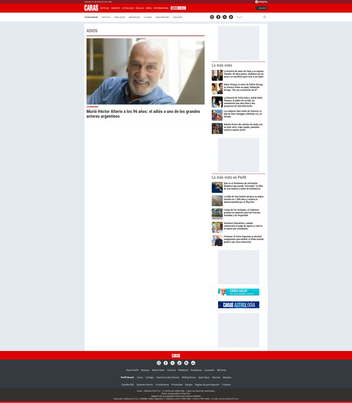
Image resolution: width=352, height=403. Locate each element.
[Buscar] (264, 17)
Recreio (216, 377)
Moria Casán (119, 17)
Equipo (189, 384)
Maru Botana (134, 17)
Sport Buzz (204, 377)
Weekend (183, 370)
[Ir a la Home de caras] (91, 10)
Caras (140, 377)
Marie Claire (158, 370)
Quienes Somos (145, 384)
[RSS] (186, 363)
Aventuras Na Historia (167, 377)
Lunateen (209, 370)
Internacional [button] (161, 8)
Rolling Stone (189, 377)
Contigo (150, 377)
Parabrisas (196, 370)
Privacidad (177, 384)
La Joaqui (148, 17)
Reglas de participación (207, 384)
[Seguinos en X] (225, 17)
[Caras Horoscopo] (238, 307)
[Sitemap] (193, 363)
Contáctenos (162, 384)
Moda (149, 8)
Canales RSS (127, 384)
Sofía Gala (106, 17)
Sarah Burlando (162, 17)
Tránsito (226, 384)
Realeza (140, 8)
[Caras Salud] (238, 294)
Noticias (104, 8)
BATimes (221, 370)
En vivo (262, 8)
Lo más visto (222, 65)
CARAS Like (178, 8)
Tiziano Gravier (91, 17)
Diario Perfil (132, 370)
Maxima (227, 377)
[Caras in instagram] (212, 17)
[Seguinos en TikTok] (231, 17)
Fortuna (171, 370)
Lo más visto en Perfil (229, 177)
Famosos (115, 8)
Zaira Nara (177, 17)
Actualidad (128, 8)
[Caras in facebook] (218, 17)
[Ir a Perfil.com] (261, 2)
